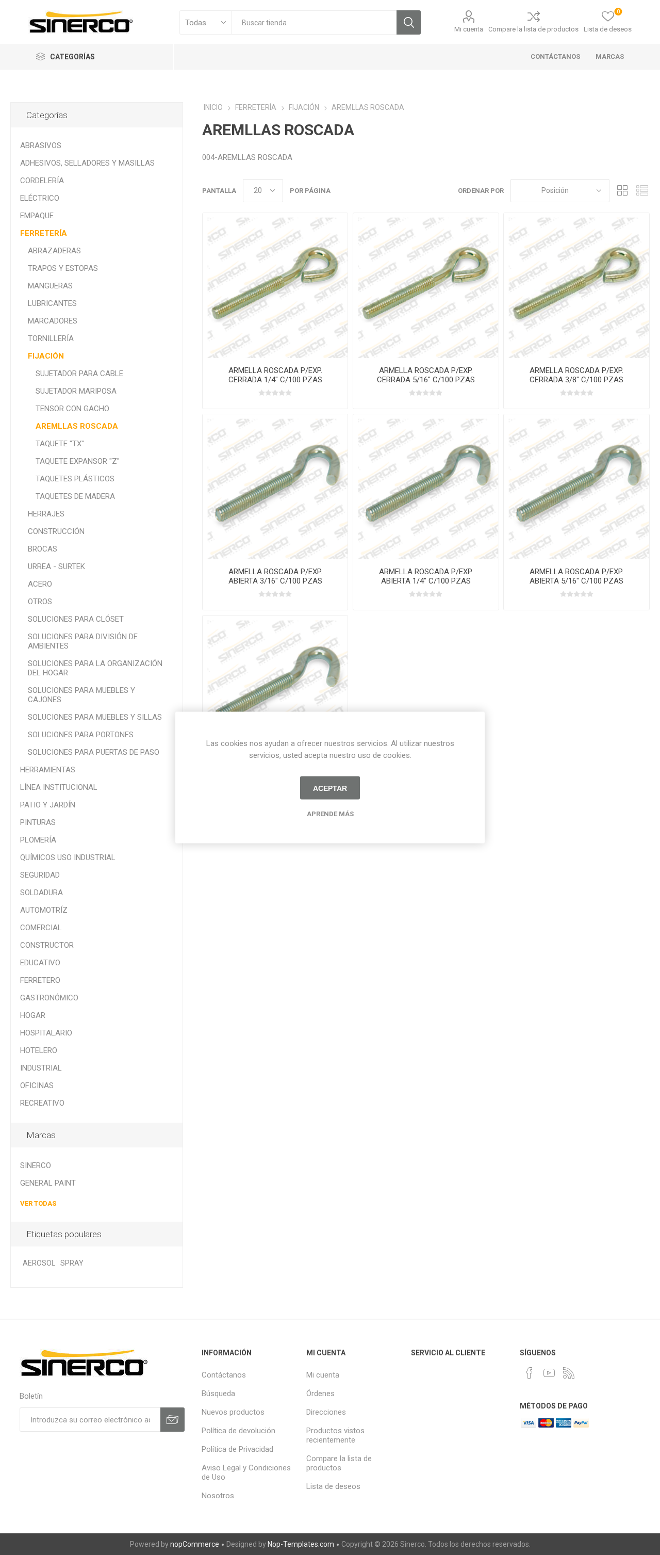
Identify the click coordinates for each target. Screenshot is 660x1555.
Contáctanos (224, 1375)
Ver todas (38, 1203)
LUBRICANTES (52, 303)
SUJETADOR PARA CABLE (79, 373)
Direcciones (326, 1412)
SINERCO (35, 1165)
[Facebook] (529, 1373)
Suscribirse (172, 1419)
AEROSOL (39, 1263)
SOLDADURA (41, 892)
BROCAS (42, 549)
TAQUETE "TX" (60, 443)
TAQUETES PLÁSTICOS (75, 478)
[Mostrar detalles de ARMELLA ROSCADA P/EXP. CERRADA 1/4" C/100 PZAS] (275, 285)
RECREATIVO (42, 1103)
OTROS (40, 601)
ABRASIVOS (40, 145)
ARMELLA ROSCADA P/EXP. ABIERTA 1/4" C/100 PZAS (426, 576)
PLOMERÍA (38, 840)
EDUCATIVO (40, 962)
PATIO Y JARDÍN (47, 804)
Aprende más (330, 814)
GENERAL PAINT (48, 1183)
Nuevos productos (233, 1412)
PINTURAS (38, 822)
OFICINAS (37, 1085)
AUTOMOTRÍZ (44, 910)
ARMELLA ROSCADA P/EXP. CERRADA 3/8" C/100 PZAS (576, 375)
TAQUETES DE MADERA (75, 496)
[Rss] (568, 1373)
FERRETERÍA (43, 233)
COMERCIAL (41, 927)
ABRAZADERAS (54, 250)
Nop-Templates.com (301, 1544)
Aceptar (330, 788)
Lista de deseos (333, 1486)
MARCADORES (52, 321)
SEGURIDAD (40, 875)
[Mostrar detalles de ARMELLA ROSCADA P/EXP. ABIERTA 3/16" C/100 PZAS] (275, 486)
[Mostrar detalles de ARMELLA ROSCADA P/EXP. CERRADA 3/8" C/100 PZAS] (576, 285)
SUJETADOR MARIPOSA (76, 391)
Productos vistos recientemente (335, 1435)
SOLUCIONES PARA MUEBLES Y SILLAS (95, 717)
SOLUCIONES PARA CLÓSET (76, 619)
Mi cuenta (468, 29)
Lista (642, 190)
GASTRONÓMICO (49, 997)
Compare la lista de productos (533, 29)
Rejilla (622, 190)
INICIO (213, 107)
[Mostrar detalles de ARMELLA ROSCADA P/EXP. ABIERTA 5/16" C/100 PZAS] (576, 486)
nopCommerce (194, 1544)
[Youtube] (549, 1373)
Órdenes (320, 1393)
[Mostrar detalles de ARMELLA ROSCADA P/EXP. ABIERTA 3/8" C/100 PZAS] (275, 687)
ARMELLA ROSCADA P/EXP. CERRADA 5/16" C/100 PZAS (426, 375)
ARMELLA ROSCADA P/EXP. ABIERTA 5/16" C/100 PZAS (576, 576)
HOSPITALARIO (46, 1033)
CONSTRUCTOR (47, 945)
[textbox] (314, 22)
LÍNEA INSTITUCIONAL (58, 787)
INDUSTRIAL (41, 1068)
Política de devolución (238, 1430)
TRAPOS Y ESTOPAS (63, 268)
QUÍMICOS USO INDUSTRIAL (68, 857)
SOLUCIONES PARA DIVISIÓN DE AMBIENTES (83, 641)
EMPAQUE (37, 215)
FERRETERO (40, 980)
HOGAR (32, 1015)
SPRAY (72, 1263)
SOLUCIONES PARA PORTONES (81, 734)
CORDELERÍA (42, 180)
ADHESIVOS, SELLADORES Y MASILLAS (87, 163)
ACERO (40, 584)
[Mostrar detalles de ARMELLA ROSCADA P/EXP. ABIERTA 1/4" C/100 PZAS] (425, 486)
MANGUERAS (50, 285)
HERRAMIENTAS (47, 769)
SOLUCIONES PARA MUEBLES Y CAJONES (81, 695)
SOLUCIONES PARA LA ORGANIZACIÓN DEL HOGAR (95, 668)
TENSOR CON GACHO (72, 408)
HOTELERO (38, 1050)
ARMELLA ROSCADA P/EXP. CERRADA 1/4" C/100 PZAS (275, 375)
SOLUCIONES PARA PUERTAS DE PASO (93, 752)
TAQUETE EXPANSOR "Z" (78, 461)
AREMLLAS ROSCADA (77, 426)
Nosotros (218, 1495)
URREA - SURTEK (56, 566)
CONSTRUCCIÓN (56, 531)
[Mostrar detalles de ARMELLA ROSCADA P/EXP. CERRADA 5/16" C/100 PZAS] (425, 285)
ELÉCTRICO (39, 198)
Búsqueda (409, 22)
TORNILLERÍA (51, 338)
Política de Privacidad (237, 1449)
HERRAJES (46, 514)
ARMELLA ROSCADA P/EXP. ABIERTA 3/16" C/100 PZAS (275, 576)
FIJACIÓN (46, 356)
